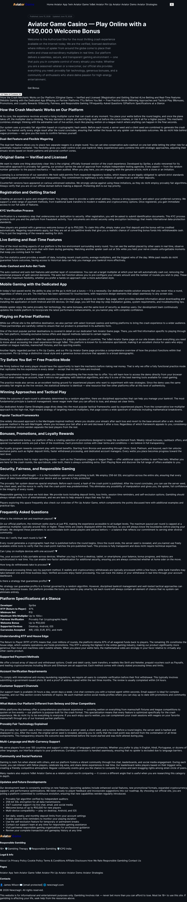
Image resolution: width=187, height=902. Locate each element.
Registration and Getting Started (119, 97)
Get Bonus (33, 87)
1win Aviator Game (78, 4)
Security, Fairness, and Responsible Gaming (63, 103)
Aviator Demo (129, 4)
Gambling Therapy (16, 848)
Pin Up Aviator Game (86, 502)
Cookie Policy (35, 860)
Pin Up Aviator (113, 4)
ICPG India (64, 848)
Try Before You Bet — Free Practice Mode (104, 100)
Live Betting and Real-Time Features (159, 97)
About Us (5, 860)
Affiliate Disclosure (76, 860)
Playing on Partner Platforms (62, 100)
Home (50, 4)
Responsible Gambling (42, 848)
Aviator (102, 331)
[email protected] (33, 884)
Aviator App (60, 4)
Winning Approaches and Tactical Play (150, 100)
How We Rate (95, 860)
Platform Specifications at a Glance (144, 103)
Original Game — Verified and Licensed (78, 97)
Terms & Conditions (54, 860)
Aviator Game (120, 339)
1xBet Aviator (96, 4)
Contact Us (134, 860)
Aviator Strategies (147, 4)
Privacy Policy (19, 860)
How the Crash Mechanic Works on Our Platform (27, 97)
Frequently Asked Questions (105, 103)
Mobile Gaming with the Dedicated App (22, 100)
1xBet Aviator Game (41, 773)
